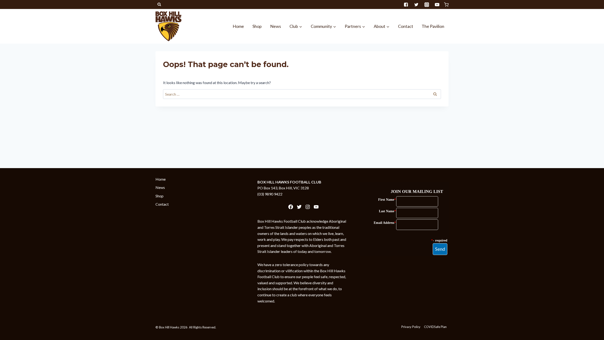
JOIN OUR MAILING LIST (417, 191)
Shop (257, 26)
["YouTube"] (436, 4)
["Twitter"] (416, 4)
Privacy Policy (410, 327)
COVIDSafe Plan (435, 327)
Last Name (386, 211)
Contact (405, 26)
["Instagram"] (426, 4)
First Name (386, 199)
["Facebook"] (405, 4)
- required (440, 240)
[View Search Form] (159, 4)
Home (238, 26)
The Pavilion (433, 26)
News (275, 26)
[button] (300, 26)
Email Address (384, 223)
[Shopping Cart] (446, 4)
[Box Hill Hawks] (168, 26)
